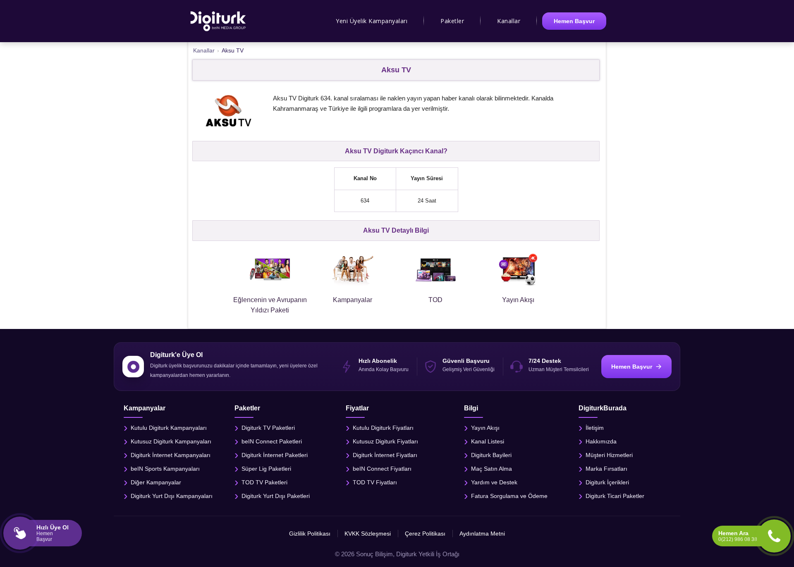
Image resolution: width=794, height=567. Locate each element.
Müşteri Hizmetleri (609, 455)
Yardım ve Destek (494, 482)
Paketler (452, 21)
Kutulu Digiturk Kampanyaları (169, 427)
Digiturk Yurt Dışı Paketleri (276, 496)
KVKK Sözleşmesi (367, 533)
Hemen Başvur (574, 21)
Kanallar (508, 21)
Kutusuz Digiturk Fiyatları (385, 441)
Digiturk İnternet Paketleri (275, 455)
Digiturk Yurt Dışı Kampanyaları (172, 496)
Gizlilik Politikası (309, 533)
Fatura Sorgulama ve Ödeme (509, 496)
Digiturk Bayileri (491, 455)
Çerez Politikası (425, 533)
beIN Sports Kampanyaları (165, 468)
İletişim (595, 427)
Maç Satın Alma (491, 468)
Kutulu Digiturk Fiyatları (383, 427)
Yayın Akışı (485, 427)
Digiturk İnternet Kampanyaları (170, 455)
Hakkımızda (601, 441)
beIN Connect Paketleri (272, 441)
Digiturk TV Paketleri (268, 427)
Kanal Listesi (487, 441)
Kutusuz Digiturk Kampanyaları (171, 441)
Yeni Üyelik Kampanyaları (371, 21)
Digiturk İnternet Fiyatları (385, 455)
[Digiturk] (218, 21)
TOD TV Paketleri (264, 482)
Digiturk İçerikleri (607, 482)
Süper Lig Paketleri (266, 468)
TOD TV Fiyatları (375, 482)
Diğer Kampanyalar (156, 482)
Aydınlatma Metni (482, 533)
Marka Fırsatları (606, 468)
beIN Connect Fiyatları (382, 468)
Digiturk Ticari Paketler (615, 496)
